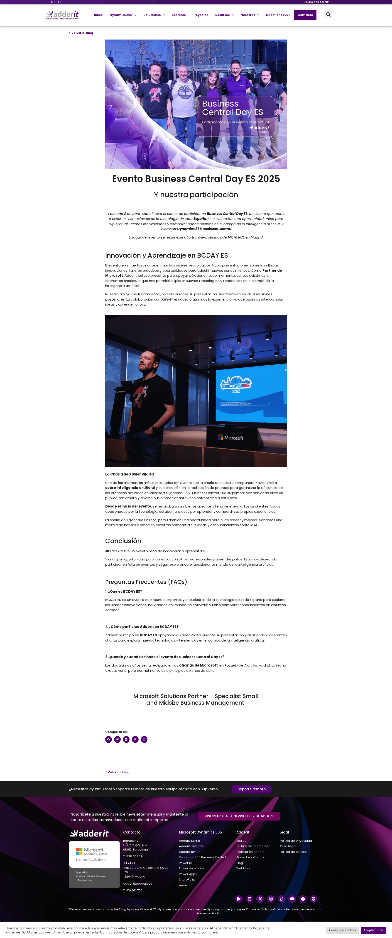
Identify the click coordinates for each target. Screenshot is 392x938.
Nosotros (248, 15)
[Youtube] (292, 899)
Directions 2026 (278, 15)
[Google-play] (239, 899)
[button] (328, 14)
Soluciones (152, 15)
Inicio (98, 15)
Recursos (222, 15)
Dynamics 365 (121, 15)
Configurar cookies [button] (342, 930)
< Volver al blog (81, 33)
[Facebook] (303, 899)
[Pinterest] (313, 899)
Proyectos (200, 15)
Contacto (305, 15)
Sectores (179, 15)
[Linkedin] (249, 899)
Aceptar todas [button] (374, 930)
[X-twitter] (260, 899)
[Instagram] (271, 899)
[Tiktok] (281, 899)
